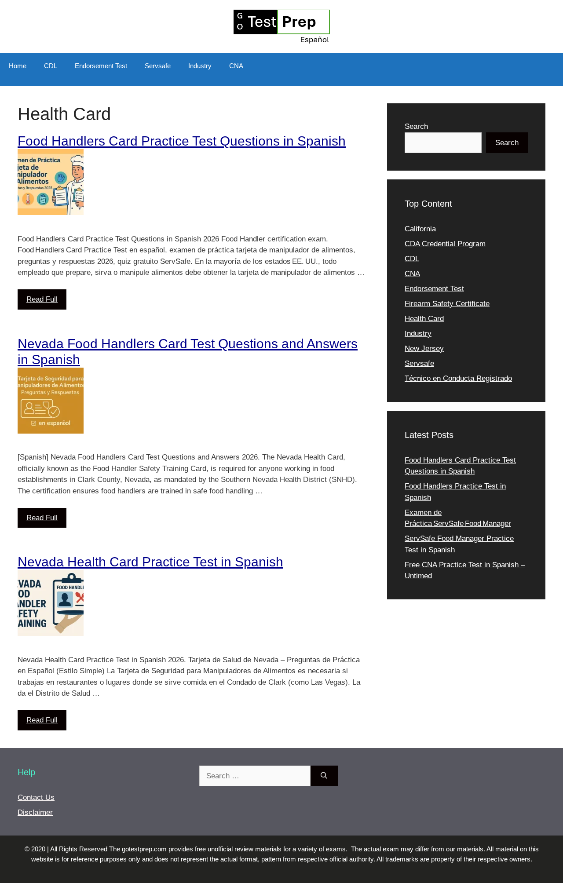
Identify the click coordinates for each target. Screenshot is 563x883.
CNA (236, 65)
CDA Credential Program (445, 244)
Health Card (424, 318)
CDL (50, 65)
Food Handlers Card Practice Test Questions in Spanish (182, 141)
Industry (200, 65)
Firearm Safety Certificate (447, 303)
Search (416, 126)
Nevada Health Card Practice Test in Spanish (150, 562)
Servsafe (158, 65)
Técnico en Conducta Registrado (458, 378)
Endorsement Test (101, 65)
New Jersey (424, 348)
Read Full (42, 299)
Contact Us (36, 797)
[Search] (324, 776)
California (420, 229)
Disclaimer (35, 812)
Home (17, 65)
